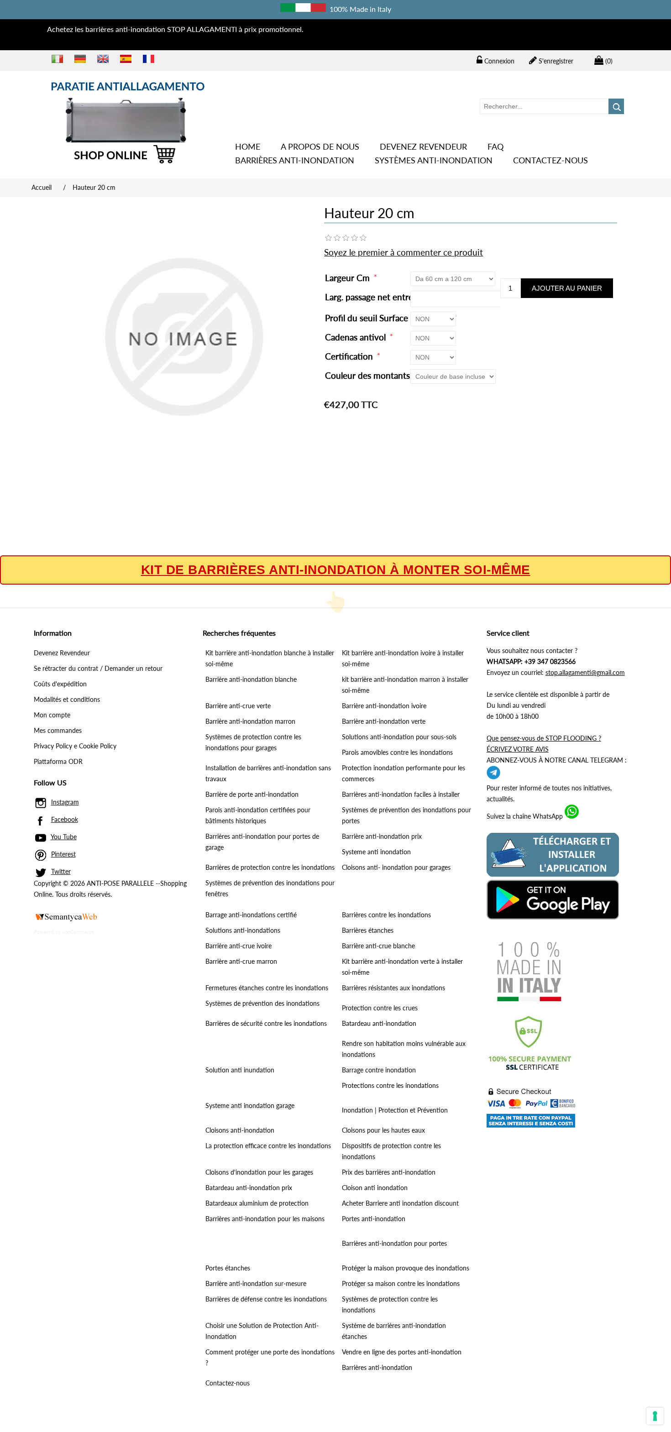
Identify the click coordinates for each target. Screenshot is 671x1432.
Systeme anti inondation (376, 852)
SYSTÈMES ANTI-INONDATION (434, 160)
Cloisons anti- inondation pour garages (396, 867)
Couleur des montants (368, 375)
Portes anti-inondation (373, 1219)
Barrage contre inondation (379, 1070)
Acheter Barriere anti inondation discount (400, 1203)
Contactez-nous (550, 160)
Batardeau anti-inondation (379, 1023)
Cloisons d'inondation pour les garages (259, 1172)
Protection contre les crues (380, 1008)
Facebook (64, 819)
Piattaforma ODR (58, 761)
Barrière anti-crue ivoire (238, 946)
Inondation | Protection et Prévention (395, 1110)
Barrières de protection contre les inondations (270, 867)
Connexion (498, 61)
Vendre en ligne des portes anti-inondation (401, 1352)
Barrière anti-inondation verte (383, 721)
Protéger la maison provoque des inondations (405, 1268)
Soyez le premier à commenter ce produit (403, 252)
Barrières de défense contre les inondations (266, 1299)
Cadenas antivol (356, 337)
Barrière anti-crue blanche (378, 946)
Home (247, 146)
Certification (350, 356)
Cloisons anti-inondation (239, 1130)
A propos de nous (320, 146)
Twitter (61, 871)
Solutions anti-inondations (242, 930)
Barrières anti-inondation (294, 160)
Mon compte (52, 715)
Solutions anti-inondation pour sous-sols (399, 737)
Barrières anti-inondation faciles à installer (401, 794)
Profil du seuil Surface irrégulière (388, 318)
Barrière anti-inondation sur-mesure (255, 1283)
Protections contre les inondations (390, 1085)
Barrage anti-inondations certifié (251, 915)
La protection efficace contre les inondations (268, 1146)
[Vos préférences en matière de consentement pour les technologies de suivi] (655, 1416)
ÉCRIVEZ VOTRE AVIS (518, 749)
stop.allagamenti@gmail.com (585, 672)
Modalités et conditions (67, 699)
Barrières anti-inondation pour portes (394, 1243)
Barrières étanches (367, 930)
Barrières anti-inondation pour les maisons (265, 1219)
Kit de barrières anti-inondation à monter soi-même (335, 569)
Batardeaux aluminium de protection (257, 1203)
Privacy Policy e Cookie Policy (75, 746)
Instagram (65, 802)
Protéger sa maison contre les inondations (401, 1283)
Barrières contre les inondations (386, 915)
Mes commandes (58, 730)
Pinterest (63, 854)
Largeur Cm (348, 277)
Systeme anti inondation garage (249, 1105)
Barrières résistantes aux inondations (393, 988)
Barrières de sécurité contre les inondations (266, 1023)
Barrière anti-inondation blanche (251, 679)
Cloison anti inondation (375, 1188)
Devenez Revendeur (423, 146)
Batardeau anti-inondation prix (248, 1188)
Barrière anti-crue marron (241, 961)
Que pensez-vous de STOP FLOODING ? (544, 738)
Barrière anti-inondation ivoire (384, 706)
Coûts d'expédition (60, 684)
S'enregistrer (555, 61)
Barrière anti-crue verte (238, 706)
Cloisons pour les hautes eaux (383, 1130)
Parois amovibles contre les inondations (397, 752)
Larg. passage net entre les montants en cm (408, 297)
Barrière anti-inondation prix (382, 836)
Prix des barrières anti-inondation (388, 1172)
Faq (495, 146)
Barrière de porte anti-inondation (252, 794)
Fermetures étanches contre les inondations (266, 988)
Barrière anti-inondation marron (250, 721)
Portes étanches (227, 1268)
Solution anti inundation (239, 1070)
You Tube (64, 837)
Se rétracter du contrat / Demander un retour (98, 668)
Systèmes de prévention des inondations (262, 1003)
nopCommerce (78, 932)
